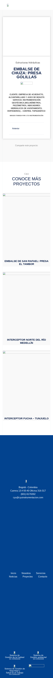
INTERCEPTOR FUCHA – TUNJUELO (26, 418)
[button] (25, 5)
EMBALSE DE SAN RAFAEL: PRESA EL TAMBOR (26, 263)
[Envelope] (38, 5)
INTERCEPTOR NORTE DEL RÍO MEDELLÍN (26, 341)
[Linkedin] (48, 5)
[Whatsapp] (43, 5)
